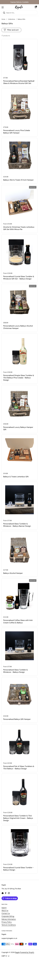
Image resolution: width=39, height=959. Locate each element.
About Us (5, 911)
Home (3, 19)
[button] (35, 7)
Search (4, 908)
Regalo (17, 952)
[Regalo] (19, 7)
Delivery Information (9, 919)
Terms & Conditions (9, 925)
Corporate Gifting (8, 916)
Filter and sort (13, 30)
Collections (11, 19)
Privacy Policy (7, 922)
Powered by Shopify (27, 952)
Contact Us (6, 913)
